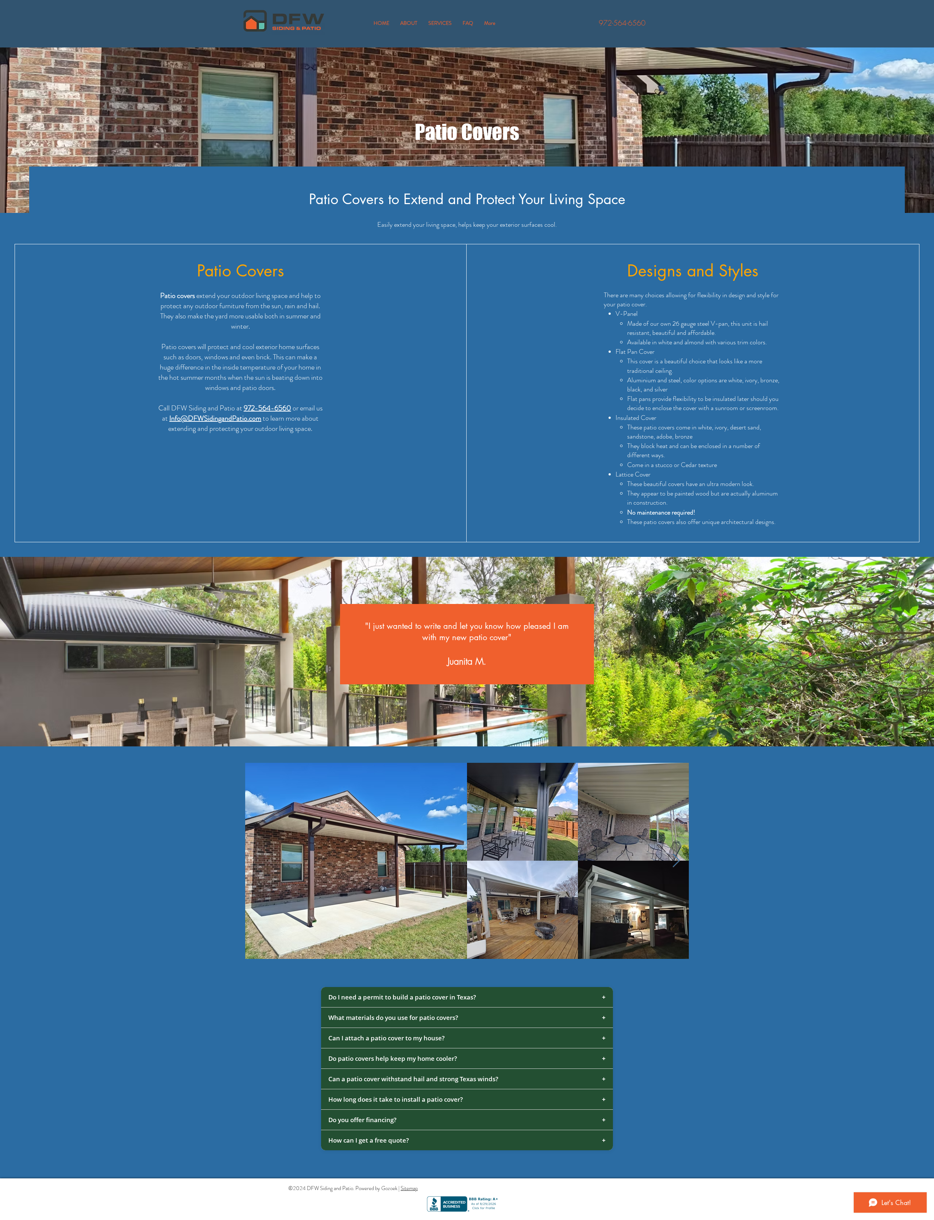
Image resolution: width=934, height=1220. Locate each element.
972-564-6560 (622, 23)
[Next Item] (676, 861)
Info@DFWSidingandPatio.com (215, 418)
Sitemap (409, 1188)
